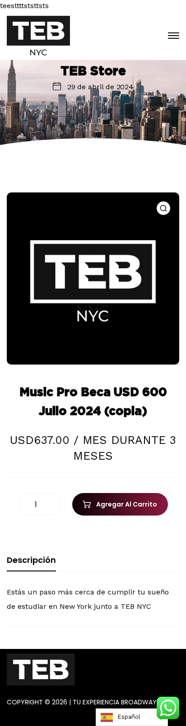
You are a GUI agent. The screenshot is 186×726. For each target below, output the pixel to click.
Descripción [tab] (31, 560)
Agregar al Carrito (126, 504)
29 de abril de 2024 (100, 86)
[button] (163, 208)
